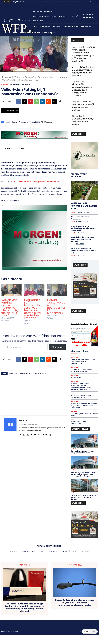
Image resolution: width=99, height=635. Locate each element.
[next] (94, 1)
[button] (77, 16)
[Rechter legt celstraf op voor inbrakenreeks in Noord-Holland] (84, 485)
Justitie (73, 448)
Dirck (74, 67)
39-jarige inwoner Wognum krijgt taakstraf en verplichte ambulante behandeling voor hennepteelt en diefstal (24, 607)
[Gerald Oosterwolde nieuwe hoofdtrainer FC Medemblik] (57, 290)
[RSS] (93, 14)
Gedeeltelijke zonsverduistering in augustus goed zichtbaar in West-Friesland (82, 90)
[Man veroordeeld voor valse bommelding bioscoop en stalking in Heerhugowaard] (84, 462)
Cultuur (74, 411)
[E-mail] (54, 101)
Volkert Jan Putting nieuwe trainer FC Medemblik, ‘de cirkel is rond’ (9, 307)
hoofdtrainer (25, 373)
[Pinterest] (30, 101)
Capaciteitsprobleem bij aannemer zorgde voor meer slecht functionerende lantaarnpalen (74, 602)
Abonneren (57, 347)
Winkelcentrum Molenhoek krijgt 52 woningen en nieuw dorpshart (83, 71)
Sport (4, 85)
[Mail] (31, 434)
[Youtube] (83, 17)
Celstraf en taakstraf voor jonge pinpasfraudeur (82, 452)
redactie (13, 122)
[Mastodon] (90, 17)
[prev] (90, 1)
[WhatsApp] (36, 101)
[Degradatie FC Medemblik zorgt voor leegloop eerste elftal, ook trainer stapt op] (34, 290)
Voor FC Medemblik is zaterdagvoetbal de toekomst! (34, 181)
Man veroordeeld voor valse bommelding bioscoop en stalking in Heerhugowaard (83, 474)
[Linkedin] (90, 14)
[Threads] (93, 17)
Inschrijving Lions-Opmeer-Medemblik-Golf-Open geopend (83, 239)
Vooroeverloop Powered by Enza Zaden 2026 (84, 205)
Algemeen (75, 357)
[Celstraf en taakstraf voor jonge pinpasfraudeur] (84, 441)
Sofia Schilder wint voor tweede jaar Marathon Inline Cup (83, 250)
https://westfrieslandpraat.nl (28, 424)
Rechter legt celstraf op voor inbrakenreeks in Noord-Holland (83, 497)
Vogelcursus (76, 377)
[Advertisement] (34, 397)
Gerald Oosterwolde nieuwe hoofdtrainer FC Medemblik (56, 306)
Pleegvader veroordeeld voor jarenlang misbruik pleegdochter (83, 361)
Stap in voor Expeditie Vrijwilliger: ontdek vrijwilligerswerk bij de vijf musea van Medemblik (84, 54)
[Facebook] (83, 14)
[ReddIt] (48, 101)
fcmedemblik (13, 373)
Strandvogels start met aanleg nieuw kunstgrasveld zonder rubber (83, 228)
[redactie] (3, 122)
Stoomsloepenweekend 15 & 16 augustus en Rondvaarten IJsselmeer (84, 405)
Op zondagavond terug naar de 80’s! (84, 414)
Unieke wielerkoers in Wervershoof (80, 218)
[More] (60, 101)
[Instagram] (86, 14)
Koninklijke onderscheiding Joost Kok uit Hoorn (82, 370)
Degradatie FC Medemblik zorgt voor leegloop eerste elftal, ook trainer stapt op (33, 309)
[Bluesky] (86, 17)
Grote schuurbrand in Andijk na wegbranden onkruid (83, 105)
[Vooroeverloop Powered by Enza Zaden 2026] (84, 190)
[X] (96, 14)
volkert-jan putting (40, 373)
